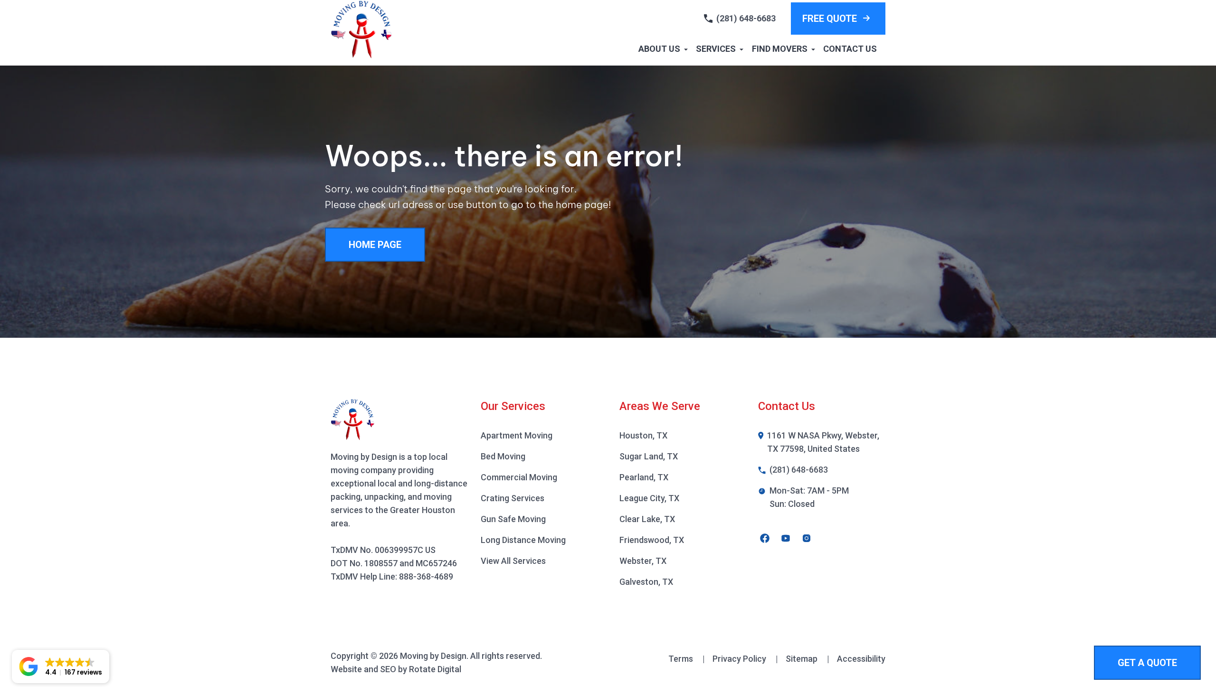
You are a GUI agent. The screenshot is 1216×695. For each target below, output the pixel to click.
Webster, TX (642, 561)
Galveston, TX (646, 582)
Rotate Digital (435, 669)
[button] (60, 666)
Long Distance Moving (523, 540)
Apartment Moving (516, 435)
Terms (686, 659)
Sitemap (807, 659)
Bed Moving (503, 456)
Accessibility (861, 659)
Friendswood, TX (651, 540)
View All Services (513, 561)
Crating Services (512, 498)
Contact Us (850, 49)
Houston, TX (643, 435)
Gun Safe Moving (513, 519)
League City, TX (649, 498)
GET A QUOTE (1147, 662)
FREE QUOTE (829, 18)
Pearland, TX (643, 477)
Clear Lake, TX (647, 519)
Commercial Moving (519, 477)
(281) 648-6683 (746, 18)
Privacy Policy (745, 659)
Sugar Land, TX (648, 456)
